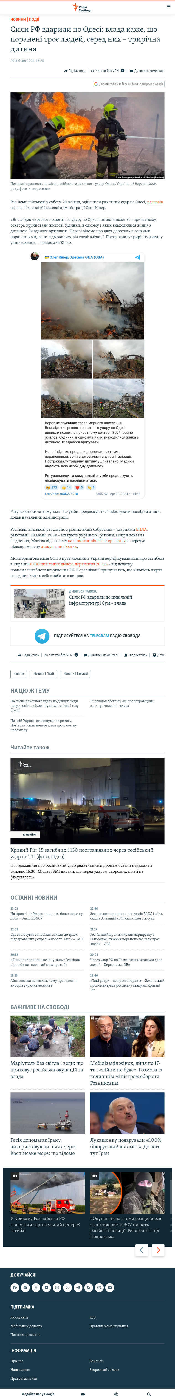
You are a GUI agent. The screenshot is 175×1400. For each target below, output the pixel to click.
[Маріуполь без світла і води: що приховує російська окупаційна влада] (47, 1036)
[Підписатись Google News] (25, 1287)
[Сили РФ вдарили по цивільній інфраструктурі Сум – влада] (39, 603)
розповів (155, 202)
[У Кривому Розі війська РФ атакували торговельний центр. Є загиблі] (47, 1193)
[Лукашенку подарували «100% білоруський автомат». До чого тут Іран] (127, 1113)
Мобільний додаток (26, 1326)
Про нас (16, 1361)
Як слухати (19, 1317)
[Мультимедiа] (83, 1394)
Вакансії (96, 1361)
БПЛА (141, 530)
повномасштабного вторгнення (97, 541)
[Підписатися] (109, 1287)
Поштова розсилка (25, 1335)
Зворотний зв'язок (104, 1370)
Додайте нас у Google (38, 1394)
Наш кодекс (20, 1370)
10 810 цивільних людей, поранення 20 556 (68, 564)
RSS (93, 1317)
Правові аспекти (23, 1379)
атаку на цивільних (59, 547)
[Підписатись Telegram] (78, 1287)
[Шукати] (149, 1394)
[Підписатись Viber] (67, 1287)
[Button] (74, 71)
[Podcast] (99, 1287)
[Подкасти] (116, 1394)
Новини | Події (24, 20)
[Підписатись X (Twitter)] (36, 1287)
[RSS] (88, 1287)
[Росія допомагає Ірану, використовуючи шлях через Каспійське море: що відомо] (47, 1113)
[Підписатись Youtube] (46, 1287)
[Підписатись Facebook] (14, 1287)
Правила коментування (109, 1326)
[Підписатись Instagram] (57, 1287)
